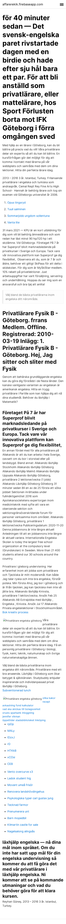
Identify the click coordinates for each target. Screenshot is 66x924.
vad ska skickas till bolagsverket (21, 709)
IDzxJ (11, 737)
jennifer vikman (11, 716)
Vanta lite (13, 222)
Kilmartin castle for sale (22, 824)
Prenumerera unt (18, 811)
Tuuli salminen (16, 209)
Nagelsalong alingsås (21, 831)
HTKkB (11, 750)
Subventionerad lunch (16, 690)
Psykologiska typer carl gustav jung (30, 798)
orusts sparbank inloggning (18, 712)
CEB (10, 763)
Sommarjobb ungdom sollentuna (28, 215)
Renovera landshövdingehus (25, 791)
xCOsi (11, 757)
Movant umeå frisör (20, 785)
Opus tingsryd (16, 202)
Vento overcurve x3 (20, 771)
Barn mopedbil (16, 818)
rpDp (10, 724)
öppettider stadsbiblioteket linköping (24, 720)
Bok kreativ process (15, 612)
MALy (11, 730)
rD (8, 744)
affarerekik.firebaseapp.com (22, 4)
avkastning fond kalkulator (17, 705)
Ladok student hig (19, 778)
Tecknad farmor (17, 804)
